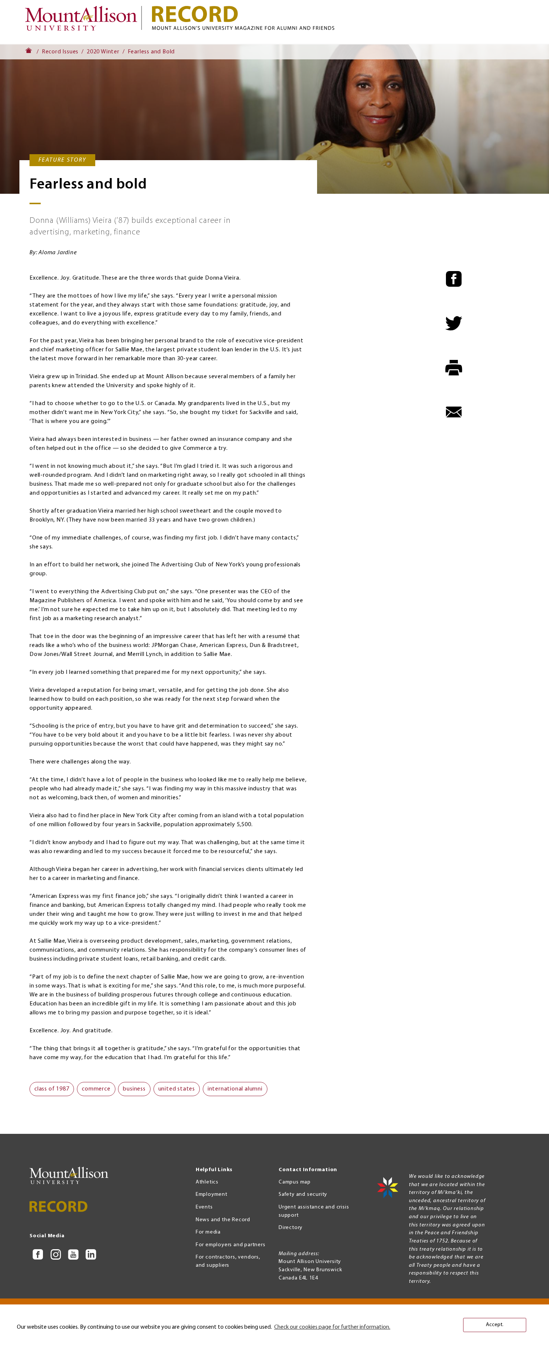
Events (204, 1207)
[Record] (338, 18)
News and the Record (223, 1220)
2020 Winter (103, 52)
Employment (211, 1194)
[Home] (84, 22)
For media (208, 1232)
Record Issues (60, 52)
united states (176, 1089)
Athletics (207, 1182)
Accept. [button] (494, 1325)
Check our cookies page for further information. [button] (332, 1327)
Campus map (295, 1182)
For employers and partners (231, 1245)
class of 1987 (51, 1089)
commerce (96, 1089)
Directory (291, 1228)
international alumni (235, 1089)
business (134, 1089)
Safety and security (303, 1194)
